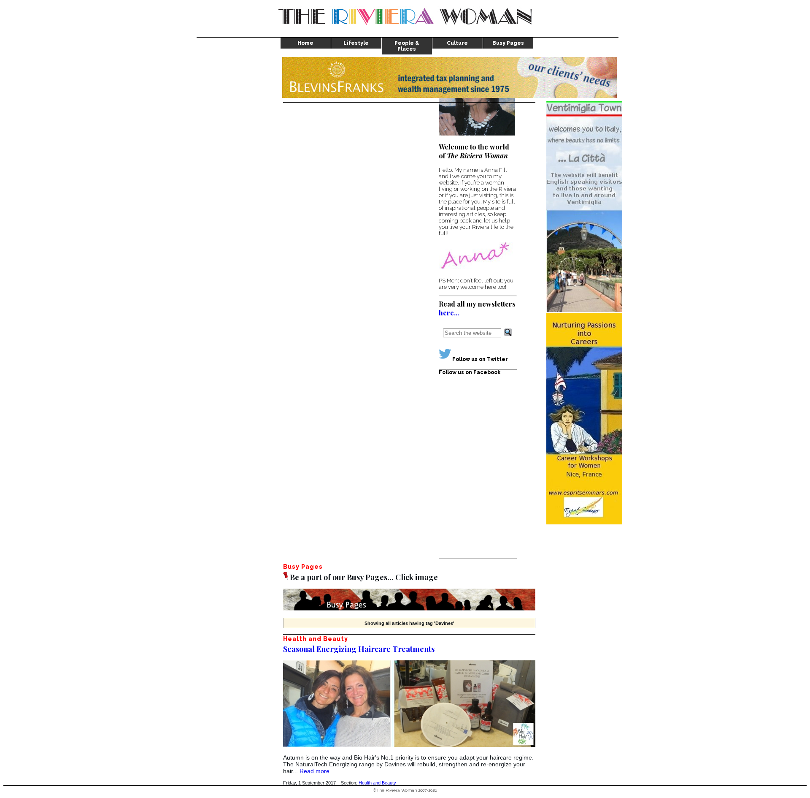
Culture (457, 43)
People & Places (406, 46)
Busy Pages (508, 43)
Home (305, 43)
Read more (314, 771)
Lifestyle (356, 43)
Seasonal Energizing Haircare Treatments (359, 649)
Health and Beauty (377, 782)
